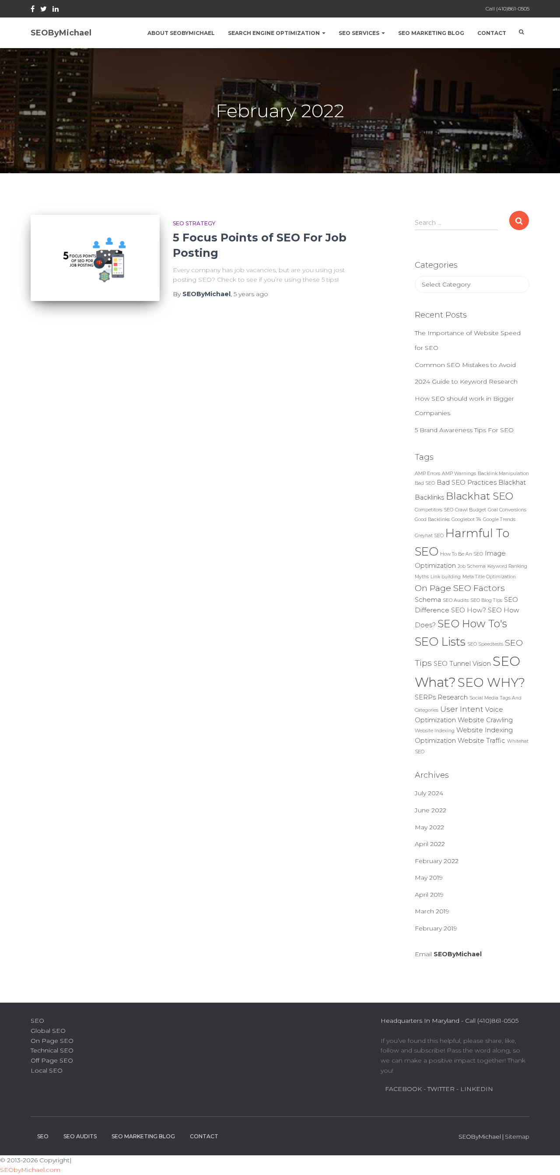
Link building (445, 577)
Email (448, 954)
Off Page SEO (52, 1060)
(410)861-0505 (512, 8)
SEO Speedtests (485, 644)
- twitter (439, 1089)
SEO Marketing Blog (431, 33)
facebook (33, 10)
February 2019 (436, 928)
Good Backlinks (432, 519)
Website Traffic (481, 741)
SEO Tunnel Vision (462, 664)
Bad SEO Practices (467, 482)
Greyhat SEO (429, 536)
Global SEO (48, 1031)
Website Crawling (485, 720)
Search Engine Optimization (274, 33)
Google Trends (499, 519)
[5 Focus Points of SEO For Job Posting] (95, 258)
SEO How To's (472, 623)
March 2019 (432, 911)
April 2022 (430, 844)
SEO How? (468, 610)
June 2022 (430, 810)
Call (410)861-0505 (491, 1021)
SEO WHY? (491, 682)
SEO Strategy (194, 223)
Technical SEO (52, 1050)
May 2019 (429, 877)
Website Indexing (435, 731)
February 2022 (436, 861)
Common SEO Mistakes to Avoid (465, 365)
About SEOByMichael (181, 33)
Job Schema (472, 566)
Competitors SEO (434, 510)
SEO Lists (440, 642)
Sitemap (517, 1136)
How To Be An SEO (461, 554)
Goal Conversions (507, 510)
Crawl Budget (470, 510)
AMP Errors (427, 473)
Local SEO (47, 1070)
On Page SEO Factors (460, 588)
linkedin (55, 10)
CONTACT (204, 1136)
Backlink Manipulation (503, 473)
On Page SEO (52, 1041)
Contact (491, 33)
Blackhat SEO (479, 496)
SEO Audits (456, 600)
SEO (37, 1021)
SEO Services (360, 33)
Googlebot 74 (466, 519)
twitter (43, 10)
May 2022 (429, 827)
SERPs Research (441, 697)
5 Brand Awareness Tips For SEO (464, 430)
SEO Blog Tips (486, 600)
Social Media (483, 698)
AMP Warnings (459, 473)
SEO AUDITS (80, 1136)
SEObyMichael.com (30, 1170)
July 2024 (429, 793)
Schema (428, 600)
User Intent (461, 708)
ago (251, 294)
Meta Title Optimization (489, 577)
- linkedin (474, 1089)
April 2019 (429, 895)
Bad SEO (425, 483)
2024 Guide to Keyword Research (466, 381)
